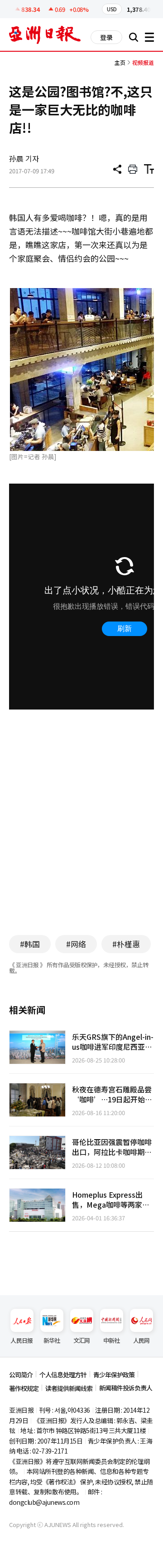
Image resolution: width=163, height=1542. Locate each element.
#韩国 (30, 944)
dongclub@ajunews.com (44, 1502)
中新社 (111, 1340)
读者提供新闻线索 (68, 1388)
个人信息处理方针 (62, 1374)
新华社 (51, 1340)
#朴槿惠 (126, 944)
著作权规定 (23, 1388)
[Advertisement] (85, 839)
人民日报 (21, 1340)
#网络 (76, 944)
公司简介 (21, 1374)
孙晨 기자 (24, 158)
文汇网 (81, 1340)
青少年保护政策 (113, 1374)
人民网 (141, 1340)
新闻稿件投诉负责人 (125, 1387)
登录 (106, 37)
